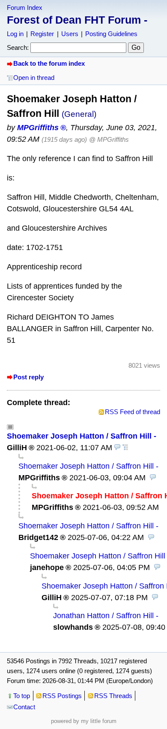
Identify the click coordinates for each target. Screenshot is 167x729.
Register (42, 33)
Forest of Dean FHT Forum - (77, 20)
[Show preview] (117, 447)
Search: (18, 47)
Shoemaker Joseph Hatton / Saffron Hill (79, 436)
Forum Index (24, 7)
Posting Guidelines (111, 33)
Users (69, 33)
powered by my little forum (83, 721)
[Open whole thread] (125, 447)
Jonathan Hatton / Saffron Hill (103, 615)
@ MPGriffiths (109, 139)
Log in (15, 33)
